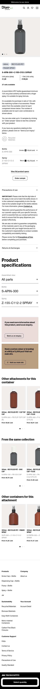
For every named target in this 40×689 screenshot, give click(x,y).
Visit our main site (17, 362)
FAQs (4, 641)
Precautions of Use (9, 660)
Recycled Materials (9, 606)
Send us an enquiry (14, 336)
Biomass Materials (8, 611)
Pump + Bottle (7, 586)
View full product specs (20, 171)
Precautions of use (10, 190)
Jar (3, 595)
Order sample (20, 178)
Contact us (6, 646)
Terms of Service (8, 651)
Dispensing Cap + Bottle (11, 581)
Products (5, 571)
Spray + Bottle (7, 590)
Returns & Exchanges (11, 248)
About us (23, 576)
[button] (2, 54)
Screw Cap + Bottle (9, 576)
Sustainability (7, 601)
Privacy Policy (7, 655)
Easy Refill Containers (10, 616)
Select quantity (20, 682)
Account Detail (25, 606)
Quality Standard (8, 665)
